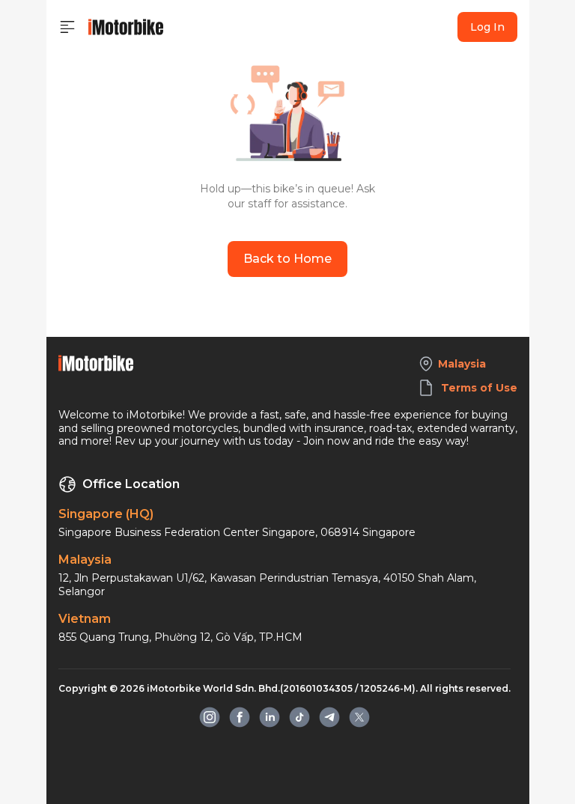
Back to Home (287, 259)
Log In (487, 27)
